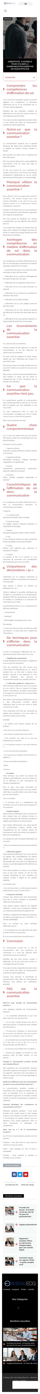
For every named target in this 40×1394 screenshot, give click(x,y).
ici (35, 177)
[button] (26, 3)
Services (8, 19)
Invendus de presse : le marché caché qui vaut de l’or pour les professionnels (26, 1212)
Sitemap (23, 1380)
